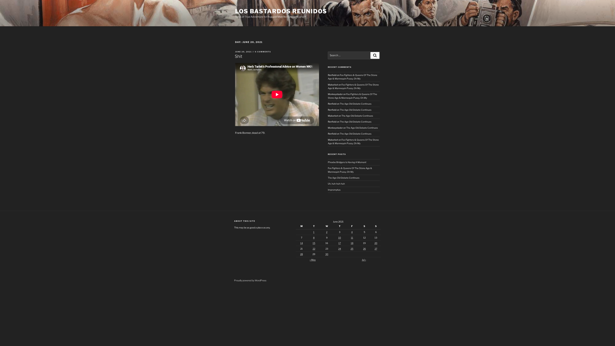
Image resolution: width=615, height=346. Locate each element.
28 (301, 254)
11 (352, 237)
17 (339, 243)
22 (314, 248)
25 (352, 248)
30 (326, 254)
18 (352, 243)
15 (314, 243)
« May (313, 259)
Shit (238, 56)
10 (339, 237)
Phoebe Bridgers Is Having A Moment (347, 162)
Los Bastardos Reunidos (281, 11)
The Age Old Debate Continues (355, 103)
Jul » (364, 259)
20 (375, 243)
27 (376, 248)
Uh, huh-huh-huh (336, 183)
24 (339, 248)
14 (301, 243)
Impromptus (334, 189)
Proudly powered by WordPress (250, 280)
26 (364, 248)
